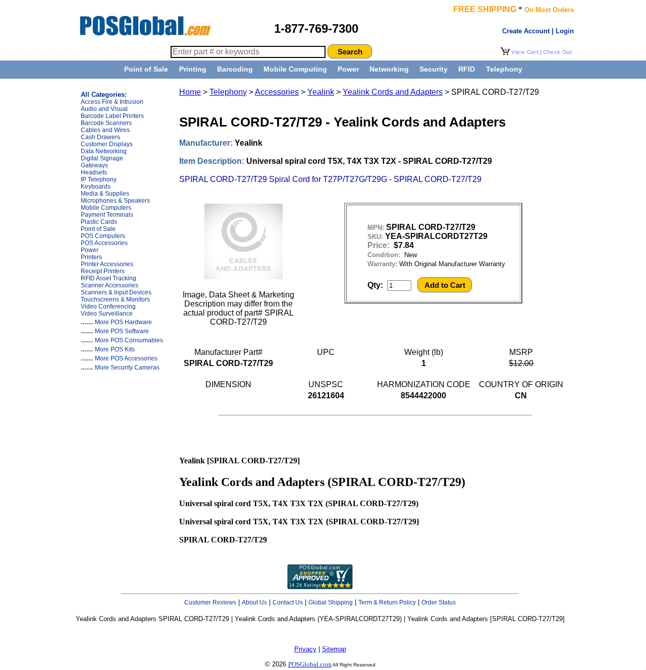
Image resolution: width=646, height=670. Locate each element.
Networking (389, 69)
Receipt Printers (103, 271)
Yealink (320, 92)
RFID (466, 69)
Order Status (438, 602)
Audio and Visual (104, 108)
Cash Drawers (100, 137)
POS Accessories (104, 243)
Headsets (94, 172)
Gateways (94, 165)
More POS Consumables (129, 340)
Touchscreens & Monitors (115, 299)
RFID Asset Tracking (108, 278)
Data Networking (104, 151)
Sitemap (334, 649)
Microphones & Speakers (115, 200)
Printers (91, 257)
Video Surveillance (107, 313)
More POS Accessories (126, 358)
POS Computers (103, 235)
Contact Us (288, 602)
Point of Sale (146, 69)
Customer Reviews (210, 602)
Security (433, 69)
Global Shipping (330, 602)
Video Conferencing (108, 306)
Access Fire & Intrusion (112, 101)
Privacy (305, 649)
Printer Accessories (107, 264)
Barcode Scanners (106, 123)
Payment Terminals (107, 214)
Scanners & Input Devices (116, 292)
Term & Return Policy (387, 602)
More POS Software (122, 331)
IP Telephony (99, 179)
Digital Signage (102, 158)
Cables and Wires (105, 130)
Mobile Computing (295, 69)
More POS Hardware (123, 322)
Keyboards (96, 186)
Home (190, 92)
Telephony (504, 69)
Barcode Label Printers (112, 115)
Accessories (277, 92)
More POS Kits (115, 349)
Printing (192, 69)
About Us (254, 602)
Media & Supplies (105, 193)
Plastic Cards (99, 221)
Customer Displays (107, 144)
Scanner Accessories (109, 285)
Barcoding (235, 69)
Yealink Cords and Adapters (393, 92)
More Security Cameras (127, 367)
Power (348, 69)
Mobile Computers (106, 207)
